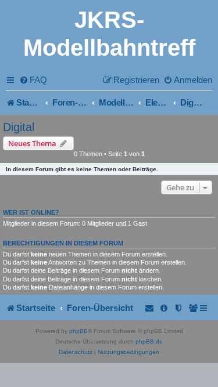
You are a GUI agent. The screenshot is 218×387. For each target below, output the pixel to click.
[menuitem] (33, 79)
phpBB (78, 331)
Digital (18, 127)
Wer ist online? (31, 212)
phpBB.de (149, 341)
